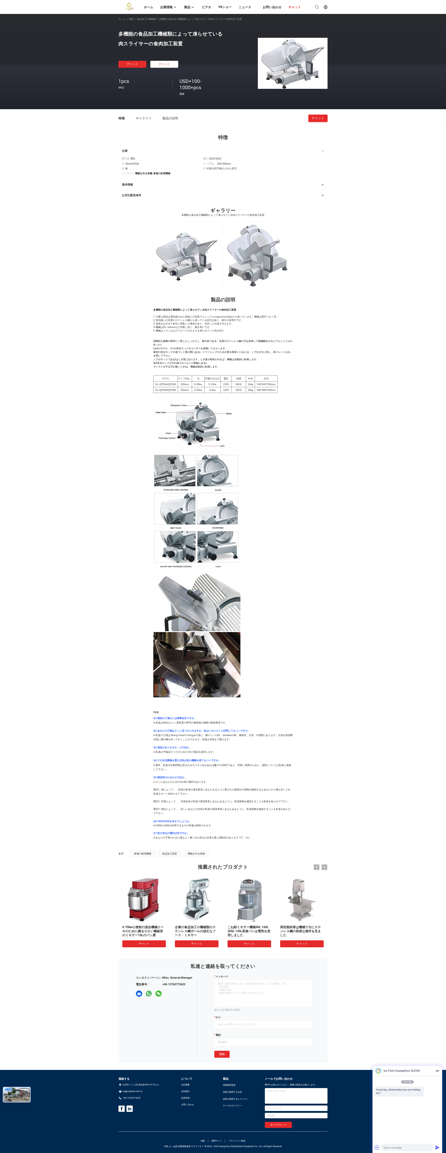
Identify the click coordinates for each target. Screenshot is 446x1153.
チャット (132, 64)
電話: (218, 1035)
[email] (139, 994)
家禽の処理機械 (142, 853)
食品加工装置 (169, 853)
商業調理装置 (229, 1085)
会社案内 (185, 1091)
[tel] (168, 994)
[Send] (437, 1147)
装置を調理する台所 (232, 1092)
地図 (203, 1141)
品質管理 (185, 1098)
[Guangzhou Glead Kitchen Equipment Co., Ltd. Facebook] (121, 1109)
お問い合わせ (187, 1104)
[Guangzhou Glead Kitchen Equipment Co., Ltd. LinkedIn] (129, 1109)
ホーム (122, 19)
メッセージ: (222, 976)
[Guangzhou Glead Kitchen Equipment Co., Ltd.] (129, 6)
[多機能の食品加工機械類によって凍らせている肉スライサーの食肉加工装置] (293, 63)
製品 (131, 19)
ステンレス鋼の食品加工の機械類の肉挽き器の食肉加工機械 (142, 931)
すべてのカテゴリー (232, 1105)
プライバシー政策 (237, 1141)
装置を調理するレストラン (235, 1099)
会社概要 (185, 1085)
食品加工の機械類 (146, 19)
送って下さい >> (278, 1125)
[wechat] (158, 994)
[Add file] (377, 1147)
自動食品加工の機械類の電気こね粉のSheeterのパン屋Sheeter (248, 931)
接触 (222, 1054)
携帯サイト (217, 1141)
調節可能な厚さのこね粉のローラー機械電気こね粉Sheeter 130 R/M (301, 931)
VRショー (225, 7)
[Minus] (437, 1071)
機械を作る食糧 (196, 853)
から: (218, 1017)
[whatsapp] (149, 994)
